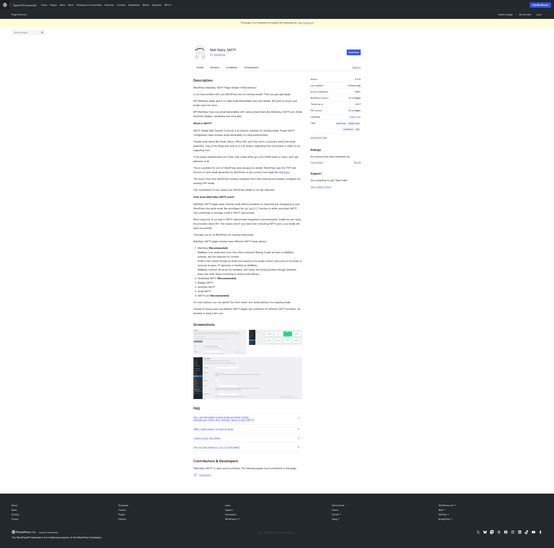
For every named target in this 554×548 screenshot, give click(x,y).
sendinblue (348, 129)
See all (357, 162)
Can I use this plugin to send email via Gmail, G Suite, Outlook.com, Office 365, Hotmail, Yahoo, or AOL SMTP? (223, 418)
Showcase (123, 505)
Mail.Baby (284, 172)
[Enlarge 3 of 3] (298, 360)
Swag (336, 519)
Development (251, 67)
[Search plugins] (42, 32)
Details (200, 67)
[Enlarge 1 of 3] (242, 333)
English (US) (355, 116)
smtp (357, 129)
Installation (232, 67)
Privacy (15, 519)
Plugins (121, 514)
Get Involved (338, 505)
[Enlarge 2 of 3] (298, 333)
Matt (442, 510)
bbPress (444, 514)
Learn (227, 505)
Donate (336, 514)
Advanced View (318, 137)
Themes (122, 510)
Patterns (122, 519)
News (14, 510)
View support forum (320, 187)
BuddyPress (446, 519)
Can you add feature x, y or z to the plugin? (216, 447)
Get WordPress (540, 5)
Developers (230, 514)
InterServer (219, 54)
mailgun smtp (354, 123)
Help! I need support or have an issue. (213, 429)
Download (354, 52)
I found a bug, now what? (207, 438)
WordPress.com (447, 505)
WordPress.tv (232, 519)
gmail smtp (341, 123)
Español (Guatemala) (48, 532)
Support (356, 67)
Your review (316, 162)
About (14, 505)
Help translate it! (306, 23)
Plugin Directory (19, 14)
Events (335, 510)
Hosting (15, 514)
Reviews (214, 67)
